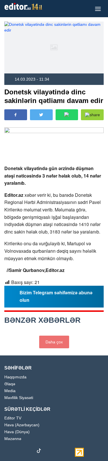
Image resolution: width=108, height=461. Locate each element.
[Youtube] (28, 452)
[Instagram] (18, 452)
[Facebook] (8, 452)
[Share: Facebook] (15, 114)
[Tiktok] (39, 452)
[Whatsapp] (59, 452)
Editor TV (12, 418)
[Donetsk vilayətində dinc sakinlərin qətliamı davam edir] (54, 47)
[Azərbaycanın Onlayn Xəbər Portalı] (24, 6)
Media (10, 391)
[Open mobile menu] (98, 8)
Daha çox (54, 342)
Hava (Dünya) (17, 432)
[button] (92, 114)
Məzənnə (12, 439)
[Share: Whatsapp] (67, 114)
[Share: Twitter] (41, 114)
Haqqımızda (15, 377)
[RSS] (69, 452)
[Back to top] (91, 445)
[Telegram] (49, 452)
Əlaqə (9, 384)
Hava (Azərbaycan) (21, 425)
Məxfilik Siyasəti (18, 398)
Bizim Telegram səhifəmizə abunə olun (56, 296)
